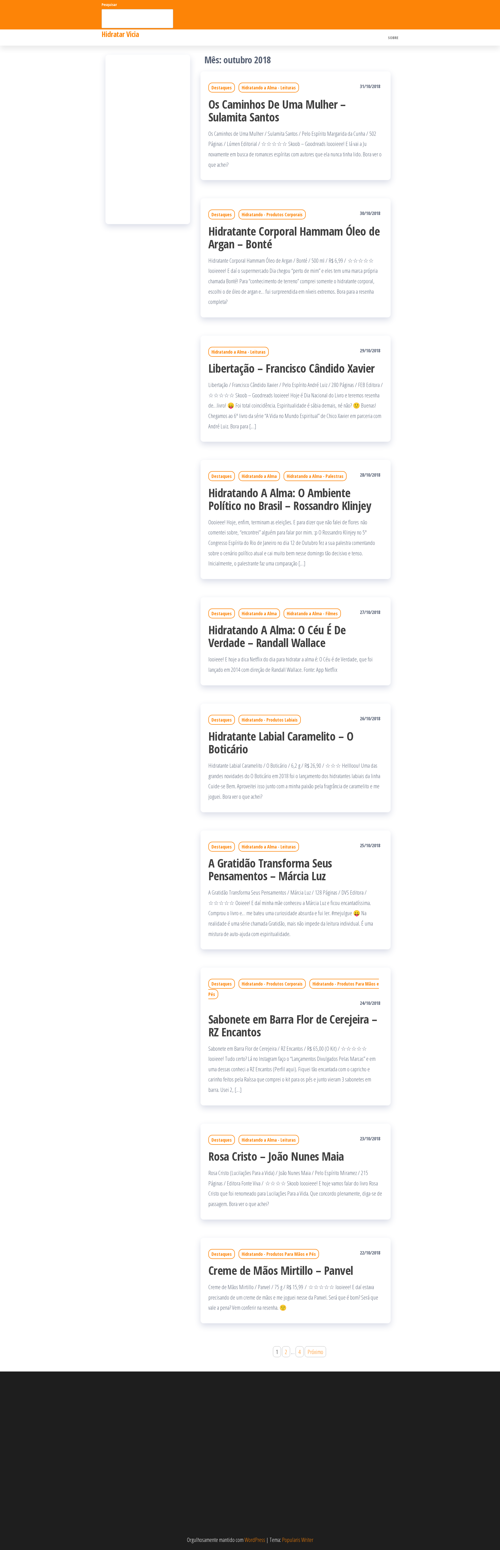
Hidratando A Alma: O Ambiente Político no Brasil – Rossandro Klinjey (289, 499)
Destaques (221, 87)
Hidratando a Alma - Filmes (312, 613)
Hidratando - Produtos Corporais (272, 214)
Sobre (393, 37)
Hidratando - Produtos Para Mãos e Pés (279, 1254)
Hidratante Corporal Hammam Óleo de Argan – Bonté (294, 237)
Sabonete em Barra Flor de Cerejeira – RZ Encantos (292, 1025)
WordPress (255, 1539)
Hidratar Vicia (120, 34)
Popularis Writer (297, 1539)
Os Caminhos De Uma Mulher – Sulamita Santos (277, 110)
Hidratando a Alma (259, 476)
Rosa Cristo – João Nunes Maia (276, 1156)
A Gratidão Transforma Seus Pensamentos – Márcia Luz (270, 869)
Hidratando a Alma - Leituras (269, 87)
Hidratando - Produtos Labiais (270, 720)
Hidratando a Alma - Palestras (315, 476)
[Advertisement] (148, 139)
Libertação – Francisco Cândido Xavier (291, 368)
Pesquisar (109, 4)
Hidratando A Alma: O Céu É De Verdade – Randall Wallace (277, 636)
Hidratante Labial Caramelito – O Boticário (280, 742)
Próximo (315, 1352)
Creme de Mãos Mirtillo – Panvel (280, 1270)
